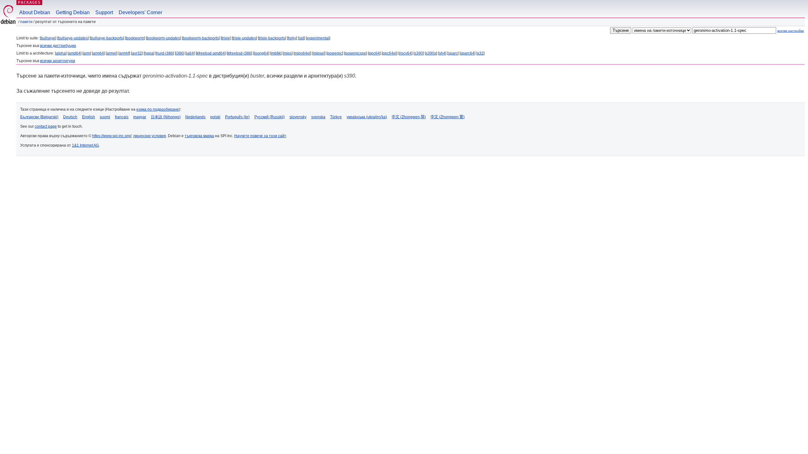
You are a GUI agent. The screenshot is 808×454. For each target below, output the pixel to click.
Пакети (26, 22)
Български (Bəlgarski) (39, 117)
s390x (431, 53)
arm (86, 53)
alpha (61, 53)
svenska (318, 117)
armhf (124, 53)
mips (287, 53)
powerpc (334, 53)
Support (104, 12)
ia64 (190, 53)
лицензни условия (149, 136)
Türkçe (336, 117)
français (121, 117)
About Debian (34, 12)
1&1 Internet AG (85, 145)
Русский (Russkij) (269, 117)
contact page (46, 126)
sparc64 (467, 53)
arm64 (98, 53)
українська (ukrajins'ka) (367, 117)
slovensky (297, 117)
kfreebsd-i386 (239, 53)
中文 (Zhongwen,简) (409, 117)
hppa (149, 53)
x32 (480, 53)
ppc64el (389, 53)
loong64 (261, 53)
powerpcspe (355, 53)
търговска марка (199, 136)
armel (111, 53)
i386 (179, 53)
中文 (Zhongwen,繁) (448, 117)
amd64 (74, 53)
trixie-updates (244, 38)
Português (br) (237, 117)
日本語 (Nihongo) (166, 117)
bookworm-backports (201, 38)
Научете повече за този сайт (260, 136)
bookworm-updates (163, 38)
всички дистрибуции (58, 46)
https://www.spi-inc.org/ (111, 136)
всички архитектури (57, 61)
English (88, 117)
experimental (318, 38)
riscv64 (405, 53)
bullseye (48, 38)
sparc (453, 53)
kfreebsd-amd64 (211, 53)
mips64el (302, 53)
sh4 (442, 53)
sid (301, 38)
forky (292, 38)
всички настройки (790, 30)
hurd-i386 (164, 53)
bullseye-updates (73, 38)
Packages (29, 2)
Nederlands (195, 117)
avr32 (137, 53)
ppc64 (374, 53)
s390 (418, 53)
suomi (105, 117)
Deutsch (70, 117)
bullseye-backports (107, 38)
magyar (139, 117)
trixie (226, 38)
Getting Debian (73, 12)
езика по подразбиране (157, 109)
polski (215, 117)
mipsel (318, 53)
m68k (276, 53)
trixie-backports (272, 38)
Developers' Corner (140, 12)
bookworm (135, 38)
